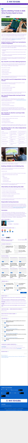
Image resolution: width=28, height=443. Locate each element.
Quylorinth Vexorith (4, 266)
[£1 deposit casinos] (8, 390)
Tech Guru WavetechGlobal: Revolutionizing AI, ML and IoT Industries (3, 339)
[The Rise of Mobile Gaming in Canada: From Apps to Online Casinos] (14, 271)
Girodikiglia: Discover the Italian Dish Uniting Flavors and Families (3, 326)
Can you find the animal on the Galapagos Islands (3, 284)
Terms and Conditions (20, 408)
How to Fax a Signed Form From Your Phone (16, 251)
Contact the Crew (10, 408)
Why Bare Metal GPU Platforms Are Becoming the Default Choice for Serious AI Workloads (16, 247)
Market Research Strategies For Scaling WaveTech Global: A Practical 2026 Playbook (13, 299)
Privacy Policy (15, 408)
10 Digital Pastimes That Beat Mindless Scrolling (3, 247)
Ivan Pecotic (7, 285)
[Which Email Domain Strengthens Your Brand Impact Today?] (5, 271)
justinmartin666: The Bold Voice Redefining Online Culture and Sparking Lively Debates (3, 321)
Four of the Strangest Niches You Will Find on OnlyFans (5, 264)
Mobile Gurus (15, 333)
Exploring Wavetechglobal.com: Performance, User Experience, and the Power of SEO (3, 330)
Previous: (7, 240)
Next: (22, 239)
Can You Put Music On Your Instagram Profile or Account (16, 289)
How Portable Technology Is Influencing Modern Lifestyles (3, 251)
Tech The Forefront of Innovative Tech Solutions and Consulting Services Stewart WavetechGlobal (3, 335)
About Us (6, 408)
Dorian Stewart (10, 221)
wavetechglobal (19, 348)
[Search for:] (10, 292)
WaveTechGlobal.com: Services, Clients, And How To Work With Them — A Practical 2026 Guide (13, 357)
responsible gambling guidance (21, 99)
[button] (1, 4)
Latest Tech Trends (11, 333)
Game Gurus (7, 333)
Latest (3, 261)
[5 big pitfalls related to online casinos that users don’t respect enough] (23, 259)
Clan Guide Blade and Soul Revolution (16, 284)
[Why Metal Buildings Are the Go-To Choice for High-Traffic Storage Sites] (14, 259)
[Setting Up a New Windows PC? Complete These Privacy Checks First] (23, 271)
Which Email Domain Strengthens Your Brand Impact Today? (5, 275)
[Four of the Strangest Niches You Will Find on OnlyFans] (5, 259)
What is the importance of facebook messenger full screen (3, 289)
